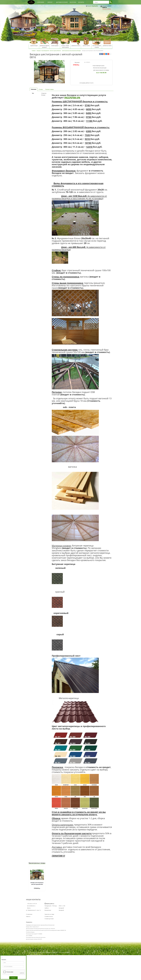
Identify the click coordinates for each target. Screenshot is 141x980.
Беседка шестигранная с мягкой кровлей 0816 (37, 883)
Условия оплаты (49, 916)
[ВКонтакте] (100, 54)
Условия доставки (49, 918)
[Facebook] (102, 54)
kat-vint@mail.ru (31, 906)
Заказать (13, 977)
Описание (33, 89)
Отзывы (41, 89)
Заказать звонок (106, 9)
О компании (29, 914)
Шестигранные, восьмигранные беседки (71, 50)
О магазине (40, 2)
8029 (101, 73)
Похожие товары (49, 89)
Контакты (81, 2)
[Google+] (108, 54)
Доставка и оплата (62, 2)
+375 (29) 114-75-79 (32, 903)
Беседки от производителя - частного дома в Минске (49, 50)
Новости (28, 916)
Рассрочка (73, 2)
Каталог (50, 2)
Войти (104, 7)
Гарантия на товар (49, 914)
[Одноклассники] (104, 54)
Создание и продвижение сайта (36, 954)
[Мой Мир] (106, 54)
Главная (33, 50)
